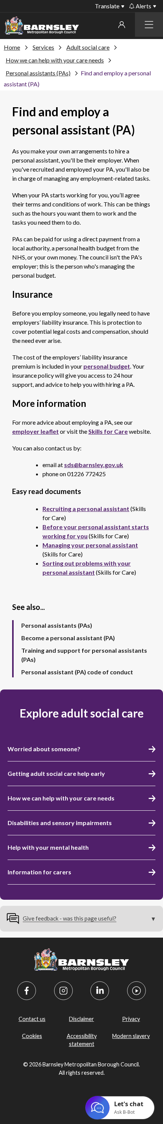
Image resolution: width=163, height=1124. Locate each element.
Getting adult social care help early (56, 773)
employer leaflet (35, 431)
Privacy (131, 1019)
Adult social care (88, 47)
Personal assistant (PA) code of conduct (77, 671)
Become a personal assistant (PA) (68, 637)
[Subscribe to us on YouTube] (136, 990)
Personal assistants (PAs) (38, 73)
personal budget (106, 366)
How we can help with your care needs (55, 60)
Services (43, 47)
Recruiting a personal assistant (85, 508)
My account (121, 24)
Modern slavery (131, 1036)
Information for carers (39, 871)
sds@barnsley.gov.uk (93, 464)
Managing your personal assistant (90, 545)
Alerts (143, 6)
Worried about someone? (44, 748)
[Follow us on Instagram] (63, 990)
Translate (107, 5)
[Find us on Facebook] (26, 990)
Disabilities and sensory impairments (60, 822)
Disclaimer (81, 1019)
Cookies (32, 1036)
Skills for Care (108, 431)
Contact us (32, 1019)
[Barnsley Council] (42, 26)
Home (12, 47)
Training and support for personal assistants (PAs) (84, 655)
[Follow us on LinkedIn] (99, 990)
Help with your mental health (48, 847)
